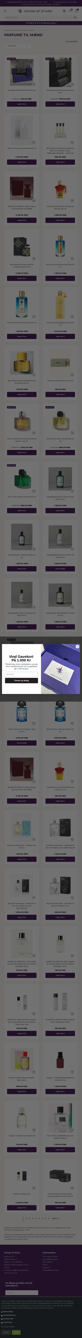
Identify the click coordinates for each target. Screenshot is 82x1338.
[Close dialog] (77, 646)
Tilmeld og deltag (21, 681)
